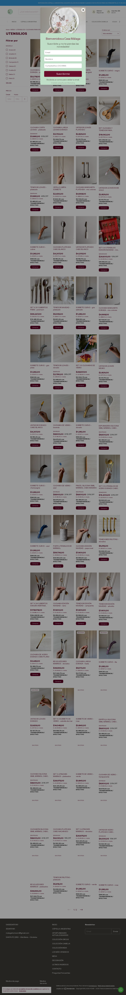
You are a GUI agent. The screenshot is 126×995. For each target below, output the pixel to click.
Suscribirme (63, 73)
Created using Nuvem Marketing (63, 83)
